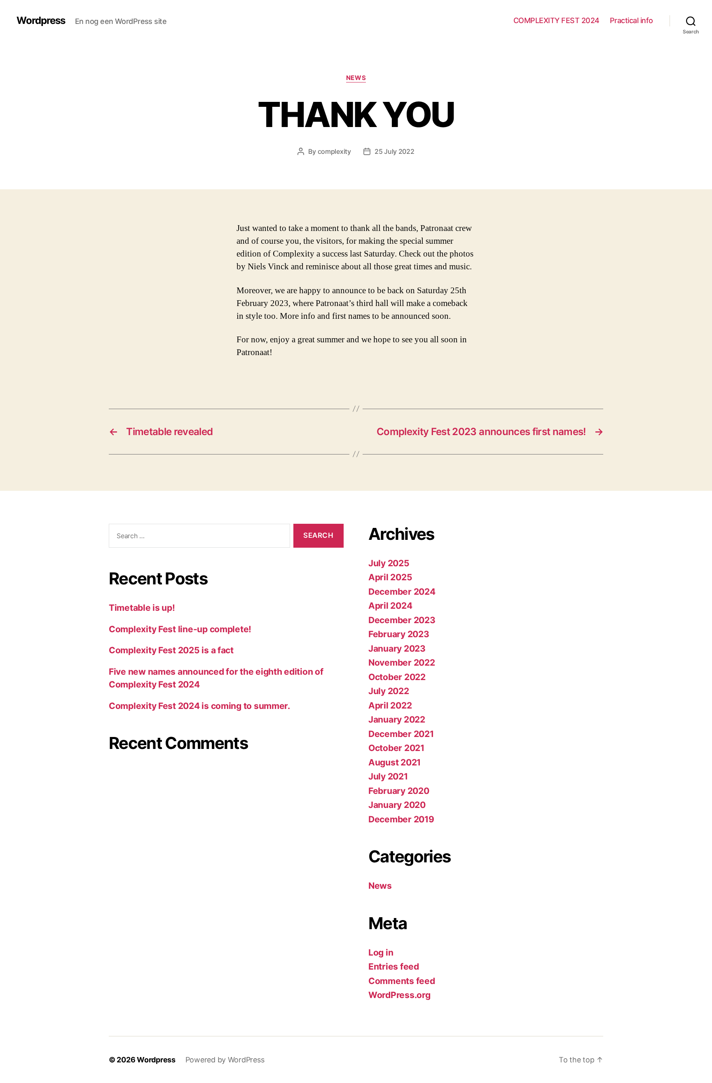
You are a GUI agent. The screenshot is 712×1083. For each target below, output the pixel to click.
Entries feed (393, 966)
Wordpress (40, 21)
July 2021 (388, 776)
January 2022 (396, 719)
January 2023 (397, 648)
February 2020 (398, 791)
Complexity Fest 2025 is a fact (171, 650)
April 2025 (390, 577)
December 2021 (401, 734)
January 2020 (397, 805)
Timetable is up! (142, 608)
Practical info (631, 20)
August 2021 (394, 762)
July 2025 (389, 563)
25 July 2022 (395, 151)
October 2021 (396, 748)
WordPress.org (399, 995)
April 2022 (390, 705)
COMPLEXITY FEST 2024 (556, 20)
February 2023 (398, 634)
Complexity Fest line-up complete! (180, 629)
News (356, 78)
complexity (334, 151)
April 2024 (390, 605)
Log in (380, 952)
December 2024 (402, 591)
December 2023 (402, 620)
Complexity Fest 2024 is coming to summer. (199, 706)
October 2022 (397, 677)
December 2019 (401, 819)
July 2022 (388, 691)
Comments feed (401, 981)
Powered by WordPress (225, 1059)
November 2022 (401, 662)
